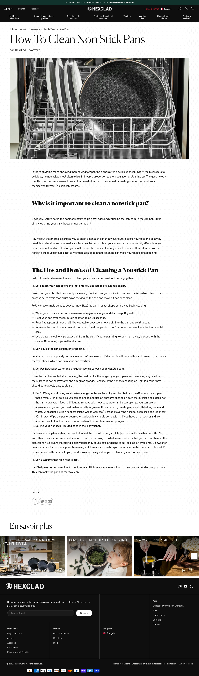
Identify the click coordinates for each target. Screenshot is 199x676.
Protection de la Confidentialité (180, 663)
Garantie (157, 619)
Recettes (35, 8)
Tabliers (127, 16)
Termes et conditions (121, 663)
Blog (55, 642)
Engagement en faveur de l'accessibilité (148, 663)
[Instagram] (185, 586)
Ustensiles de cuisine (163, 17)
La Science (12, 647)
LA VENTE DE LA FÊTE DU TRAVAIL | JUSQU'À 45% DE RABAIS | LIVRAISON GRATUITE (99, 2)
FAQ (155, 610)
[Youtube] (180, 586)
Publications (35, 29)
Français (168, 9)
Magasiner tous (14, 633)
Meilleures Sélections (14, 17)
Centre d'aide (159, 615)
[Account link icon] (186, 8)
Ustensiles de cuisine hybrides (44, 17)
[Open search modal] (179, 8)
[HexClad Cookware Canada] (25, 586)
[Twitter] (191, 586)
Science (21, 8)
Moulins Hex (142, 17)
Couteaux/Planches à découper (103, 17)
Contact (156, 624)
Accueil (23, 29)
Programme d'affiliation (18, 652)
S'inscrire (84, 613)
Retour (15, 29)
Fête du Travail (152, 9)
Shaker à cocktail (187, 17)
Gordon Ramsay (61, 633)
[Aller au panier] (192, 8)
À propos (8, 8)
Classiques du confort (73, 17)
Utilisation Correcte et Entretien (168, 605)
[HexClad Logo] (100, 9)
